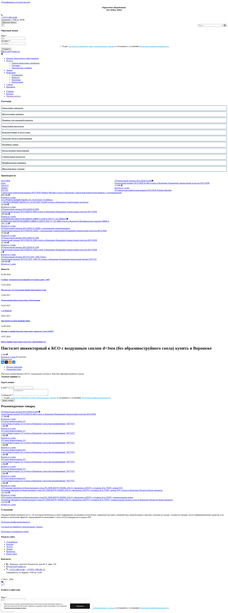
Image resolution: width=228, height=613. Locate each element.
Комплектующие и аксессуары (16, 132)
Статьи (9, 84)
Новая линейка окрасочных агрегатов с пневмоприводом (23, 342)
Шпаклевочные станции (13, 169)
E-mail (4, 387)
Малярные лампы (10, 145)
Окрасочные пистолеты (13, 126)
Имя (3, 36)
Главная (9, 91)
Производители (13, 96)
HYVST (4, 190)
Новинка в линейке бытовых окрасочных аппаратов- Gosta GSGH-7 (27, 331)
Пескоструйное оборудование (15, 151)
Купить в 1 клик (122, 188)
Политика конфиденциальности (15, 522)
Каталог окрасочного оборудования (22, 58)
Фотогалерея (17, 82)
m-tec (3, 183)
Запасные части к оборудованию (17, 138)
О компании (17, 75)
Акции (9, 70)
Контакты (10, 87)
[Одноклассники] (10, 362)
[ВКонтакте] (2, 362)
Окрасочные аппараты (12, 108)
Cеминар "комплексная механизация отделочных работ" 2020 (25, 280)
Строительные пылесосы (13, 157)
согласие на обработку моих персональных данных (91, 46)
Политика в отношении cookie (14, 531)
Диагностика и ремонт (22, 68)
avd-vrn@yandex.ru (11, 51)
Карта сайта (11, 554)
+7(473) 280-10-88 (9, 17)
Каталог (10, 94)
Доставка (16, 65)
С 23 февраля (6, 311)
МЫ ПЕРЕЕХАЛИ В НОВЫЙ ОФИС (15, 321)
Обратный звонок (9, 22)
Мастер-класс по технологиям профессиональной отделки (23, 290)
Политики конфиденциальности (154, 46)
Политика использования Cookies (15, 608)
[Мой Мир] (13, 362)
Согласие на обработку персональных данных (22, 527)
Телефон (5, 41)
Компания (10, 73)
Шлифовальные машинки (14, 163)
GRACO (5, 185)
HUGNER (5, 181)
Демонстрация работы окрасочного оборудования (20, 300)
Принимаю (80, 606)
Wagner (4, 188)
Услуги (9, 61)
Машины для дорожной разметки (17, 120)
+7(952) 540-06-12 (36, 569)
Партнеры (16, 80)
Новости (15, 77)
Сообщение (7, 395)
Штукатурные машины (13, 114)
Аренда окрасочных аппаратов (25, 63)
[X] (6, 362)
